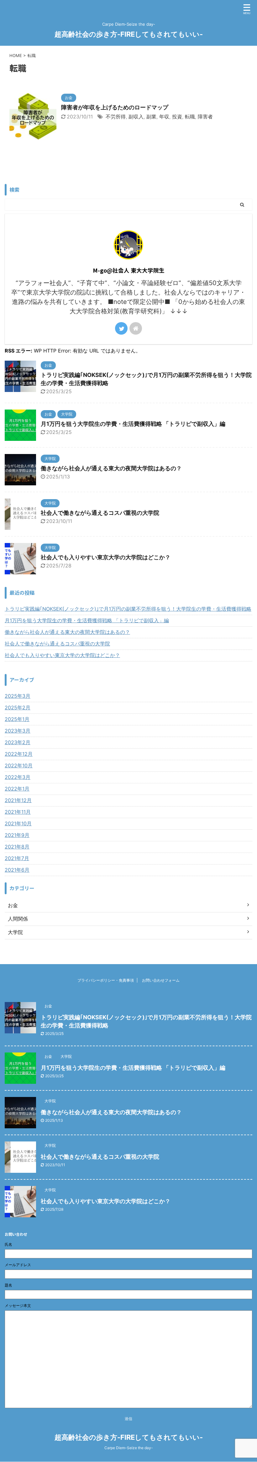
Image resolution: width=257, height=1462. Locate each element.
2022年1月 (17, 789)
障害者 (205, 116)
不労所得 (116, 116)
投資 (177, 116)
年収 (164, 116)
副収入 (136, 116)
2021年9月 (17, 835)
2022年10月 (19, 765)
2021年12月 (18, 800)
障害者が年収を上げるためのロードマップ (114, 107)
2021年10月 (18, 823)
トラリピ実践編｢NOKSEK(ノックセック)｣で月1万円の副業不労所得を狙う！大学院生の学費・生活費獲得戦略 (128, 609)
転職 (190, 116)
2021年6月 (17, 870)
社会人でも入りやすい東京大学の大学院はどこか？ (105, 557)
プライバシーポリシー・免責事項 (105, 980)
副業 (151, 116)
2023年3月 (17, 731)
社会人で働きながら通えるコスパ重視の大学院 (100, 512)
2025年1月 (17, 719)
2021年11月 (18, 812)
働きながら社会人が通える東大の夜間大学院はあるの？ (111, 468)
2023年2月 (17, 742)
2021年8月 (17, 846)
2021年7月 (17, 858)
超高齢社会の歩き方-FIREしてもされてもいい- (129, 34)
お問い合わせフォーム (161, 980)
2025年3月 (17, 696)
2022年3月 (17, 777)
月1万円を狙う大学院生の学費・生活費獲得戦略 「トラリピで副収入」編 (133, 423)
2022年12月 (19, 754)
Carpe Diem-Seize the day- (128, 1447)
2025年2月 (17, 707)
